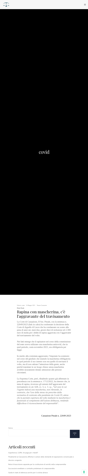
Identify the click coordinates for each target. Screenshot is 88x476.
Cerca (10, 428)
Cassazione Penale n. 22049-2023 (56, 415)
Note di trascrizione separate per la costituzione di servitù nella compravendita (37, 464)
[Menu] (84, 4)
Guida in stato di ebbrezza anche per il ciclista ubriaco (28, 473)
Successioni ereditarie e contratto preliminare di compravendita (31, 468)
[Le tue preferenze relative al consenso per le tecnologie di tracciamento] (84, 472)
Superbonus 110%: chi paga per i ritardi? (23, 453)
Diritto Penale (20, 308)
